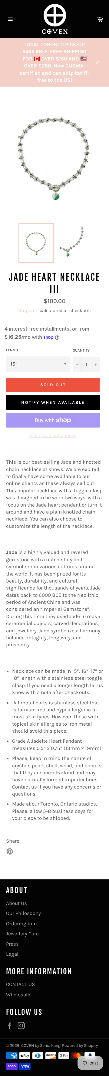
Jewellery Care (22, 933)
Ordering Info (21, 923)
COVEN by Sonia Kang (41, 1045)
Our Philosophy (23, 913)
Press (12, 944)
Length (12, 350)
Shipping (28, 310)
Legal (12, 954)
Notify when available (52, 402)
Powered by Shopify (80, 1045)
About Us (16, 903)
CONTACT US (20, 984)
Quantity (81, 350)
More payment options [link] (53, 435)
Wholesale (18, 995)
